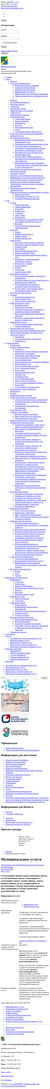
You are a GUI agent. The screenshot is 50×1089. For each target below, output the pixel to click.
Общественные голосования (21, 111)
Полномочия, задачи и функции (23, 389)
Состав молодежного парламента (28, 339)
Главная (9, 77)
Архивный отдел (21, 377)
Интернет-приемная (14, 649)
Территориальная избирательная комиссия (22, 750)
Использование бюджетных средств (29, 561)
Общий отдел (20, 375)
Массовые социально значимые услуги (25, 647)
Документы (10, 634)
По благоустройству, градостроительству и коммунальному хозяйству (32, 281)
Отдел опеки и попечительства (27, 387)
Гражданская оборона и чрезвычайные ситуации (29, 192)
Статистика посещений (15, 1034)
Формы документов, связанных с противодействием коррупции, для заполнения (29, 441)
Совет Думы (20, 215)
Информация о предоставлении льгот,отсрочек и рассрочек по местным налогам (31, 565)
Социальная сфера (17, 117)
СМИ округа (15, 113)
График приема (21, 236)
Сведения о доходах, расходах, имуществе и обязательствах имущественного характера (31, 628)
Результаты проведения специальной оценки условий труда (29, 319)
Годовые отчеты (21, 613)
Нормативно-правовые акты (26, 620)
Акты (17, 573)
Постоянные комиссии (19, 274)
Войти (4, 20)
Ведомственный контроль (20, 569)
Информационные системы (21, 395)
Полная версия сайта (9, 6)
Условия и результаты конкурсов (28, 498)
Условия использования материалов (20, 1032)
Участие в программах (19, 412)
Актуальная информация (20, 83)
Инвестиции (11, 820)
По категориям (7, 867)
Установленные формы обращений (29, 324)
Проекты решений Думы (25, 253)
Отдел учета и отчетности (25, 301)
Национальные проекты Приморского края (27, 331)
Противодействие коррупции (22, 328)
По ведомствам (7, 869)
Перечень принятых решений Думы (29, 245)
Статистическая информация (21, 557)
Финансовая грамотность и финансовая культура (25, 802)
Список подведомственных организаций (31, 400)
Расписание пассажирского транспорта (25, 169)
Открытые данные (17, 174)
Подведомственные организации (23, 398)
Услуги (8, 636)
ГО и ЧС (9, 796)
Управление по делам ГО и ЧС (27, 197)
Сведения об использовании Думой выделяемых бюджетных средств (29, 221)
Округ (8, 79)
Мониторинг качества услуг (21, 643)
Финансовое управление (25, 354)
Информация (15, 580)
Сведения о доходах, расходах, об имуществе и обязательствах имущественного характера (28, 448)
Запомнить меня (10, 43)
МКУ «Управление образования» (28, 515)
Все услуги (5, 871)
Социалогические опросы (25, 88)
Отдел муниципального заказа (27, 366)
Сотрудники (20, 584)
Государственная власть (19, 138)
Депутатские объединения (20, 293)
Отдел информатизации (24, 379)
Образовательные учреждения (27, 504)
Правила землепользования (16, 768)
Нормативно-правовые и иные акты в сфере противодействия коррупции (30, 426)
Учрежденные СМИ (18, 410)
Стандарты (19, 601)
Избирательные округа (24, 234)
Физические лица (9, 865)
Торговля (9, 818)
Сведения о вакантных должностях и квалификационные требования (29, 311)
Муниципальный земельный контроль (30, 532)
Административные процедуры (18, 1015)
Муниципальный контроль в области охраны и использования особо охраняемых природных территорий (29, 536)
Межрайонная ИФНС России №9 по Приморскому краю (29, 141)
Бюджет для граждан (14, 777)
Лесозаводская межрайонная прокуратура (31, 144)
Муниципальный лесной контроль (28, 555)
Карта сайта (10, 1030)
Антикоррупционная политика (27, 199)
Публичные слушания (23, 264)
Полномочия (20, 217)
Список (18, 232)
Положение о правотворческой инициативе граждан (27, 260)
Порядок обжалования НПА (26, 251)
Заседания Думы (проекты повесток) (29, 243)
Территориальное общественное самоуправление (23, 189)
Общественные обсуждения (26, 418)
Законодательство (22, 599)
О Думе (13, 203)
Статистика (19, 270)
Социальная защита (22, 119)
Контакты (19, 224)
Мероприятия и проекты (24, 92)
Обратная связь (7, 1076)
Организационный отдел (25, 297)
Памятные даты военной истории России (26, 176)
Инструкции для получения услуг (23, 645)
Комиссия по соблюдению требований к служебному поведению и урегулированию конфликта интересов (31, 454)
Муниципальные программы (26, 414)
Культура (18, 125)
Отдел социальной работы (25, 368)
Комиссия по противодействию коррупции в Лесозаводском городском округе (30, 488)
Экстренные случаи (18, 109)
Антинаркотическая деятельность (28, 132)
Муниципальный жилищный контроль (30, 529)
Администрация (12, 343)
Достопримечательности (20, 102)
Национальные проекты (19, 115)
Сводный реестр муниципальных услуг (26, 638)
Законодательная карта (19, 659)
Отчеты (18, 268)
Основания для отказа (14, 1017)
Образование (20, 123)
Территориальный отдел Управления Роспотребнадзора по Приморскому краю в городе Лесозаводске (31, 165)
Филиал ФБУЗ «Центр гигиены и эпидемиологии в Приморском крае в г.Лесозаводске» (30, 159)
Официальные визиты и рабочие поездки (31, 96)
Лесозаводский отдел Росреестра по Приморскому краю (29, 154)
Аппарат (13, 295)
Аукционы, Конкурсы (14, 814)
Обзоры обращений (22, 326)
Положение (19, 337)
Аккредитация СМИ (23, 272)
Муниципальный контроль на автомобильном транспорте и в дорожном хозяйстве (31, 525)
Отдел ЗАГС (20, 385)
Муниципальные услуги (20, 640)
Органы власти (38, 865)
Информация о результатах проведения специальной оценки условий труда (30, 501)
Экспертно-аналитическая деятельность (31, 611)
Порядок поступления (23, 308)
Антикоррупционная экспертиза (28, 433)
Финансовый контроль (19, 509)
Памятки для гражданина (25, 90)
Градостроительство (18, 171)
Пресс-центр (20, 370)
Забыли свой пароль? (9, 51)
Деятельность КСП (17, 603)
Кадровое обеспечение (19, 492)
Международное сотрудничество (28, 416)
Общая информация (23, 207)
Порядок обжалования (24, 586)
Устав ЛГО (19, 209)
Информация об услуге (15, 1007)
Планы (17, 571)
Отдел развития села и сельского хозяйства (32, 362)
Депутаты (14, 230)
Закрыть (5, 53)
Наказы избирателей (23, 238)
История (13, 100)
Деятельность (15, 241)
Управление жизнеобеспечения (27, 356)
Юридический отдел (23, 299)
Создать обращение (18, 655)
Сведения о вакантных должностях (29, 494)
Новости (13, 81)
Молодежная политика (24, 127)
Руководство (20, 211)
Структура (19, 213)
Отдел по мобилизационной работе (29, 383)
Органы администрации (20, 347)
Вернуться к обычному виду (12, 8)
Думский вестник (22, 205)
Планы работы (21, 266)
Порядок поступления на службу (28, 496)
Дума (8, 201)
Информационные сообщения (27, 86)
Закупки (18, 590)
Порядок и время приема (20, 653)
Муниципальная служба (19, 303)
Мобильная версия (8, 66)
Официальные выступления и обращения (31, 94)
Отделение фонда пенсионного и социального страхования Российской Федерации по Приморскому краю (30, 148)
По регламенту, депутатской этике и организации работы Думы (29, 290)
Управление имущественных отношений (31, 351)
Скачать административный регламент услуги (24, 1021)
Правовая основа (21, 305)
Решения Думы (21, 247)
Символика (14, 106)
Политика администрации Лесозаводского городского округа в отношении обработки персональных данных (27, 799)
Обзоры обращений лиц (19, 657)
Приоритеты (15, 391)
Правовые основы (17, 596)
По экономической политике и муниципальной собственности (27, 286)
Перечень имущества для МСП (18, 824)
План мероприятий (22, 622)
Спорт (17, 130)
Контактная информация (25, 506)
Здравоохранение (22, 121)
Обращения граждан (18, 322)
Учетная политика (22, 615)
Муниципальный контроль (21, 521)
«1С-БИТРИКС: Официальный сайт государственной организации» (20, 1085)
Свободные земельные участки (18, 775)
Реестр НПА (20, 249)
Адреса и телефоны (13, 1011)
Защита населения (22, 194)
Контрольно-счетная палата (16, 578)
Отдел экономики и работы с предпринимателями (26, 359)
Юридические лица (24, 865)
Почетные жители (17, 104)
